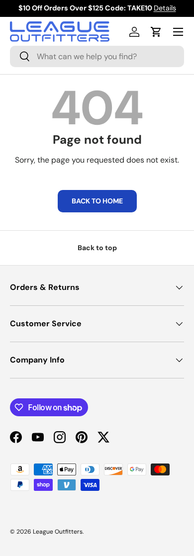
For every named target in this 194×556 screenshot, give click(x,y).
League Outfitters (58, 532)
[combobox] (97, 56)
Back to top (97, 247)
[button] (156, 32)
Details (165, 7)
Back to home (97, 200)
